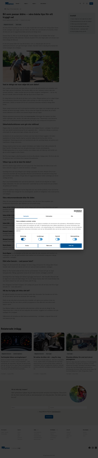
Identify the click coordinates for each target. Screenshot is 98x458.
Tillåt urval (49, 245)
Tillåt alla (71, 245)
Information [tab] (49, 216)
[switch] (40, 239)
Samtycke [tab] (26, 216)
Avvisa (27, 245)
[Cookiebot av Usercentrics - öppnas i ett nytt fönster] (75, 211)
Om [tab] (72, 216)
